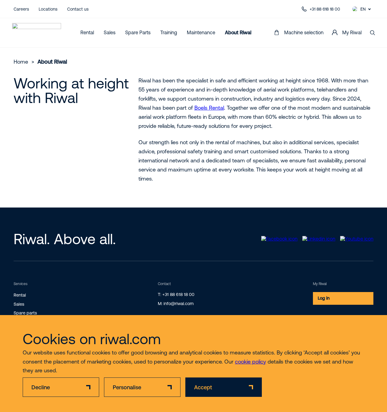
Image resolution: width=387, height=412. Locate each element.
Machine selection (304, 32)
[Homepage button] (36, 32)
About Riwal (238, 32)
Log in (324, 298)
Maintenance (201, 32)
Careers (21, 9)
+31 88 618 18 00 (325, 9)
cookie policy (250, 361)
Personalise (127, 387)
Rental (87, 32)
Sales (109, 32)
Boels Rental (209, 108)
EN (363, 9)
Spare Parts (138, 32)
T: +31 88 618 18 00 (176, 294)
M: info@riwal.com (176, 303)
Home (21, 61)
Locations (48, 9)
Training (168, 32)
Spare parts (25, 313)
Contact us (78, 9)
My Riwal (352, 32)
